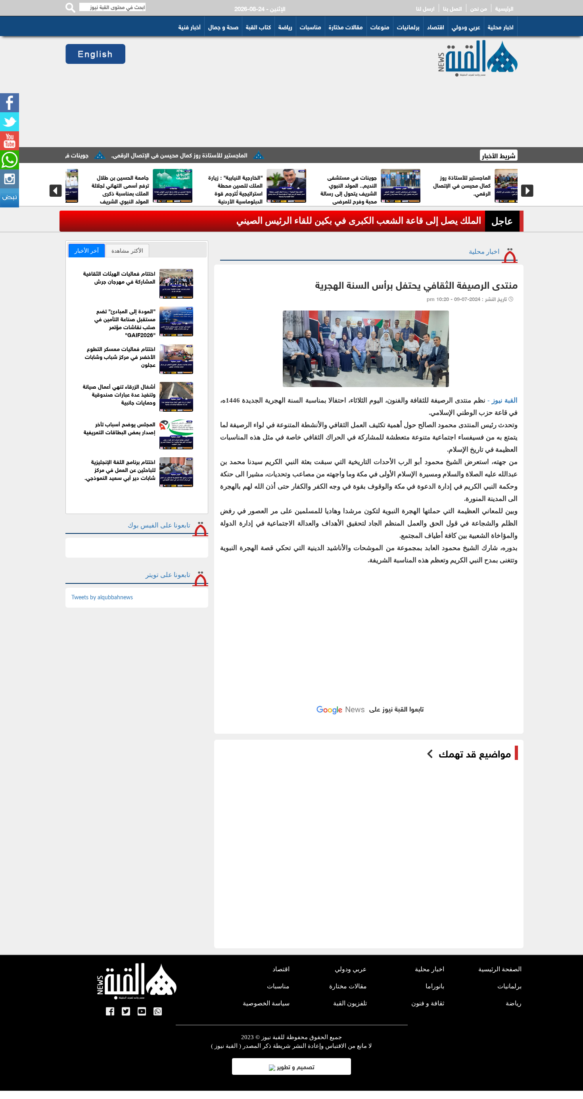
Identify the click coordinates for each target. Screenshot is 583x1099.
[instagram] (9, 178)
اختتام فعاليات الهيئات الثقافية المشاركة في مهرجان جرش (119, 277)
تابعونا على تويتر (168, 575)
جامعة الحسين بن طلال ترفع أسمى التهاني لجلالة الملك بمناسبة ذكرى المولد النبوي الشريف (510, 188)
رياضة (285, 26)
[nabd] (9, 197)
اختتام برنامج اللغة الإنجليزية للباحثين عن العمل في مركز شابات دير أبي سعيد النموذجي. (119, 469)
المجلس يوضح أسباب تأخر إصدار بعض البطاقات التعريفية (119, 427)
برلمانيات (408, 26)
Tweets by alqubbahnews (102, 597)
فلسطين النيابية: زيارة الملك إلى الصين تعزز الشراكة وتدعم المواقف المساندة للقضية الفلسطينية (189, 192)
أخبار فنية (189, 26)
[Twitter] (9, 121)
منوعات (379, 26)
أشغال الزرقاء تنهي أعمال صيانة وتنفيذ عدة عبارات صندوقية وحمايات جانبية (119, 394)
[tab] (87, 250)
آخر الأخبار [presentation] (87, 250)
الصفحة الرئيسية (500, 969)
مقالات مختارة (346, 26)
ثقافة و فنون (427, 1003)
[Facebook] (9, 102)
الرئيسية (504, 8)
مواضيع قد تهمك (475, 753)
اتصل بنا (452, 8)
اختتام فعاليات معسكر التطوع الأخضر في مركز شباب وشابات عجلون (120, 356)
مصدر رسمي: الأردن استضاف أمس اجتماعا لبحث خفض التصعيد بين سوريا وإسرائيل (324, 221)
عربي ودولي (466, 26)
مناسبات (310, 26)
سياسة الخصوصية (266, 1003)
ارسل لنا (425, 8)
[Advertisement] (272, 91)
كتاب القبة (258, 26)
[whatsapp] (9, 159)
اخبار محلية (501, 26)
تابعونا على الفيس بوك (159, 525)
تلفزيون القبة (350, 1003)
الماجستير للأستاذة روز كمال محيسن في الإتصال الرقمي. (211, 154)
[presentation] (56, 191)
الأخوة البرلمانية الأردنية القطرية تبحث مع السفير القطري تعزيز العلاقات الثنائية (397, 188)
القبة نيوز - (502, 400)
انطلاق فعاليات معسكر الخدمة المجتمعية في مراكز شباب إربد (284, 185)
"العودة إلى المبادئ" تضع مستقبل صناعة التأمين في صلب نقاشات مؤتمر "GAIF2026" (124, 322)
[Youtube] (9, 140)
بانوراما (435, 986)
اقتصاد (435, 26)
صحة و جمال (223, 26)
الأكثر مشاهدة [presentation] (127, 250)
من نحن (478, 8)
